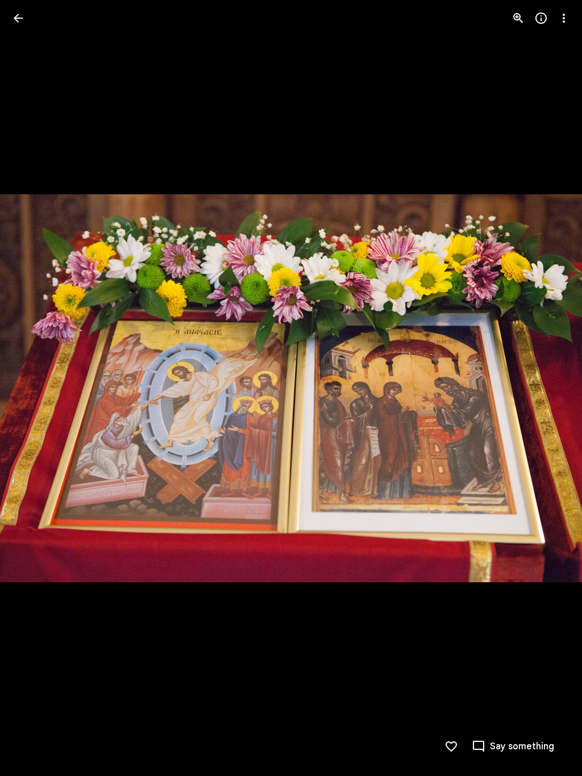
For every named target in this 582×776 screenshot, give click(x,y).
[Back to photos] (18, 18)
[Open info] (541, 18)
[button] (32, 388)
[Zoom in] (518, 18)
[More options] (563, 18)
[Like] (451, 746)
